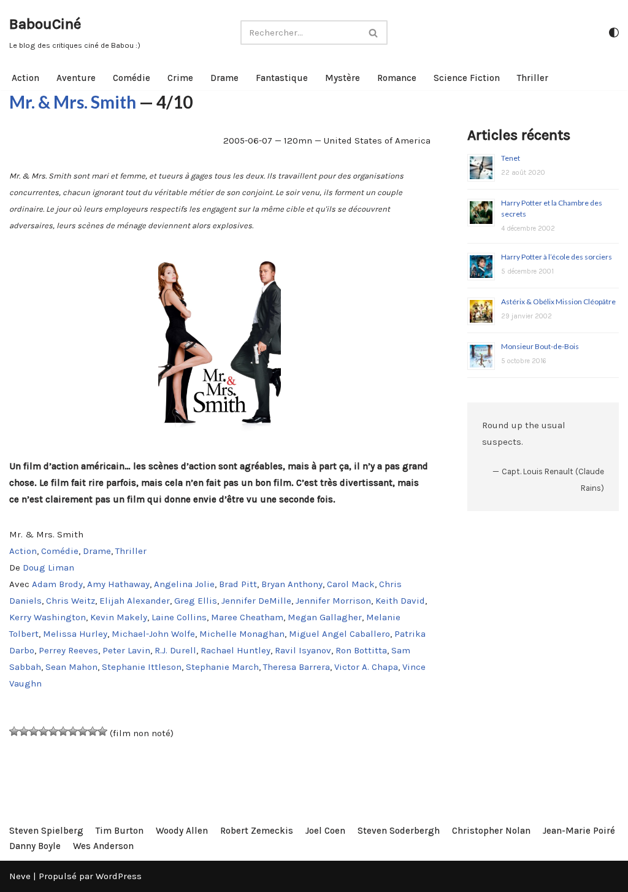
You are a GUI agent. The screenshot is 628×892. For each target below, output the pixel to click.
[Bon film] (73, 731)
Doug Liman (48, 567)
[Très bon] (83, 731)
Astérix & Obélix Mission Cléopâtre (558, 301)
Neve (20, 876)
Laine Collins (179, 617)
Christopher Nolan (491, 830)
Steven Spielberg (46, 830)
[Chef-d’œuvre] (102, 731)
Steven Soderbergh (399, 830)
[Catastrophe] (14, 731)
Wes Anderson (103, 846)
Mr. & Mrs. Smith (72, 101)
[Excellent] (93, 731)
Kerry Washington (47, 617)
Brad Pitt (238, 584)
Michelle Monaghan (242, 633)
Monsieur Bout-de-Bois (540, 346)
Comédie (131, 77)
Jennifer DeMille (256, 600)
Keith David (400, 600)
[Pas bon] (34, 731)
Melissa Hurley (75, 633)
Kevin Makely (118, 617)
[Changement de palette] (614, 32)
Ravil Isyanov (303, 650)
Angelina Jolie (184, 584)
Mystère (342, 77)
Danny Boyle (35, 846)
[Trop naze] (24, 731)
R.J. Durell (175, 650)
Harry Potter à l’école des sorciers (556, 256)
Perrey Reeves (68, 650)
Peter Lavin (126, 650)
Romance (396, 77)
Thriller (532, 77)
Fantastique (282, 77)
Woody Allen (182, 830)
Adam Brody (57, 584)
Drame (224, 77)
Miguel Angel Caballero (339, 633)
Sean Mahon (71, 666)
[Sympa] (63, 731)
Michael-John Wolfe (153, 633)
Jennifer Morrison (333, 600)
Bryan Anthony (292, 584)
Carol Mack (351, 584)
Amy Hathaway (118, 584)
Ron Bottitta (361, 650)
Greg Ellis (195, 600)
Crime (180, 77)
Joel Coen (325, 830)
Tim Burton (120, 830)
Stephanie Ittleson (142, 666)
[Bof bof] (43, 731)
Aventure (76, 77)
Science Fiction (467, 77)
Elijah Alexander (134, 600)
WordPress (119, 876)
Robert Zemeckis (256, 830)
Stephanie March (222, 666)
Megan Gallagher (325, 617)
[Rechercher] (374, 32)
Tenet (510, 158)
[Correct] (53, 731)
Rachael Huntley (235, 650)
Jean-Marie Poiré (579, 830)
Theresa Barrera (296, 666)
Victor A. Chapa (366, 666)
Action (25, 77)
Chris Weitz (70, 600)
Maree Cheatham (247, 617)
